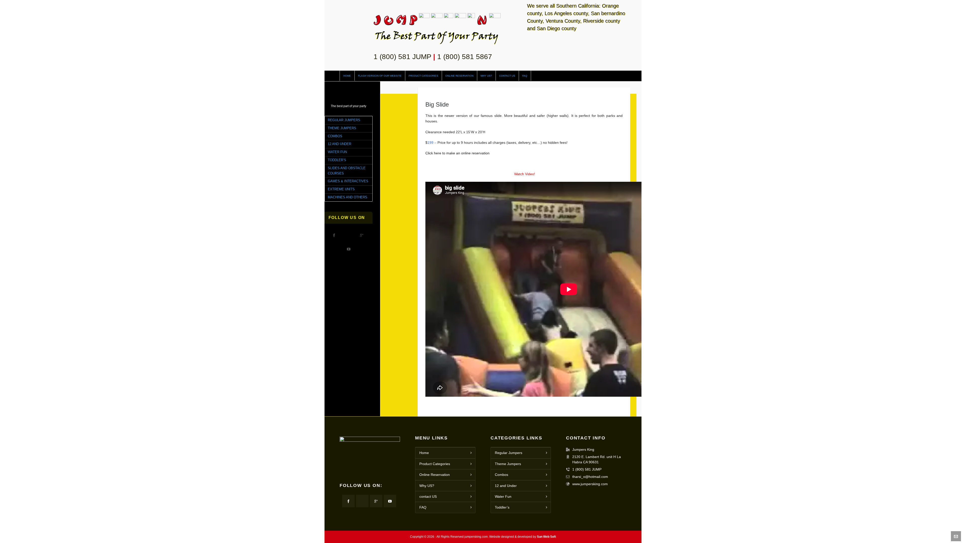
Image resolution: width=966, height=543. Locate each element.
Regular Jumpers (344, 120)
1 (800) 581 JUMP (402, 57)
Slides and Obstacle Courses (347, 170)
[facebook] (334, 235)
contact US (428, 496)
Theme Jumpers (342, 128)
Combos (335, 136)
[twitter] (348, 235)
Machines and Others (347, 197)
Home (424, 453)
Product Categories (434, 464)
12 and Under (339, 144)
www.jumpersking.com (590, 484)
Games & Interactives (348, 181)
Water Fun (337, 152)
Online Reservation (434, 475)
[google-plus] (361, 235)
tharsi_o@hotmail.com (590, 477)
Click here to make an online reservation (457, 153)
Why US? (426, 486)
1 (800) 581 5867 (464, 57)
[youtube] (348, 249)
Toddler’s (337, 160)
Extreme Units (341, 189)
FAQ (422, 507)
